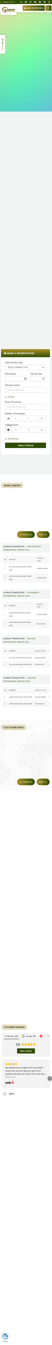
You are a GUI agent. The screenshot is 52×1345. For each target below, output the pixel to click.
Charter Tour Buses (22, 327)
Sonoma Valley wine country (18, 270)
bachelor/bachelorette (28, 298)
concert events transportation (36, 291)
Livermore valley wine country (19, 256)
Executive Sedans (9, 320)
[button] (2, 1078)
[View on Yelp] (9, 1083)
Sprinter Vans (34, 320)
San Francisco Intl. (17, 189)
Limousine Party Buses (32, 323)
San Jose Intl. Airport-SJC (33, 192)
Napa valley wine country (17, 263)
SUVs (23, 320)
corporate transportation (22, 288)
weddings (12, 298)
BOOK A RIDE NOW (14, 1130)
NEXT (42, 534)
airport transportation (16, 186)
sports (17, 291)
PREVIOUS (27, 534)
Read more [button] (10, 1076)
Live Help (5, 1341)
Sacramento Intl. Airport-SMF (19, 196)
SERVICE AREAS (38, 1130)
